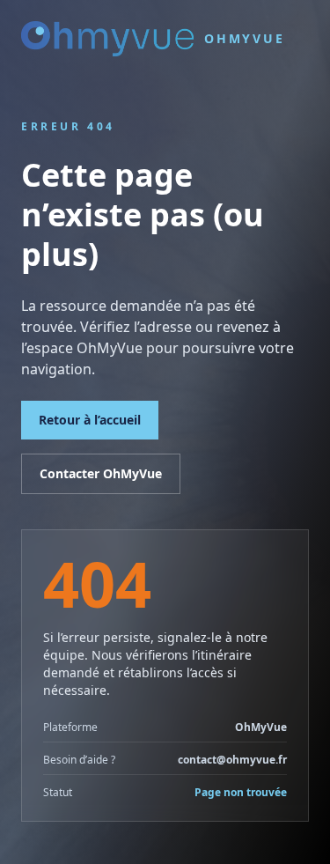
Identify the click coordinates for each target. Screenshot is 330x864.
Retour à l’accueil (90, 419)
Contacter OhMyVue (101, 473)
